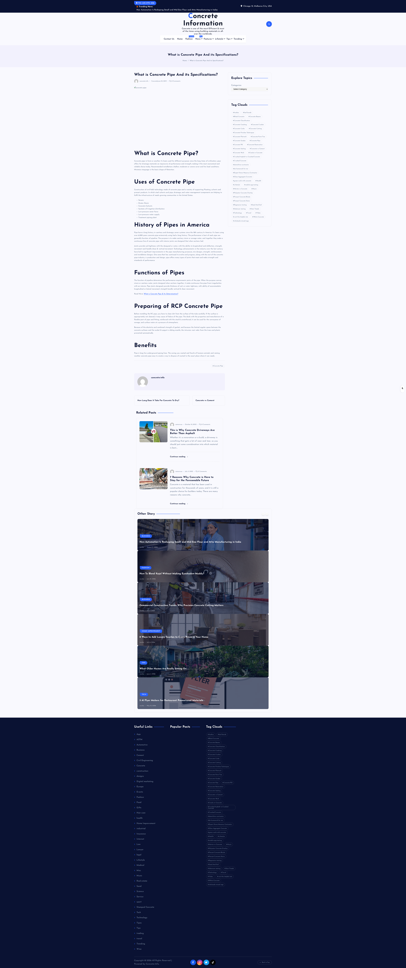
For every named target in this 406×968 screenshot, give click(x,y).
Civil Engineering (145, 761)
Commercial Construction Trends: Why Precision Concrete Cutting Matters (181, 605)
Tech (144, 694)
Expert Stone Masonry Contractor (245, 173)
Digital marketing (145, 782)
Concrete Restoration (255, 145)
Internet (140, 839)
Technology (238, 213)
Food (139, 802)
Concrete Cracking (240, 124)
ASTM (139, 740)
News (198, 38)
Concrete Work (239, 153)
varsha (142, 547)
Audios (236, 112)
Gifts (139, 808)
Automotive (142, 745)
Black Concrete (239, 116)
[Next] (267, 514)
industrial (141, 829)
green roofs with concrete (242, 181)
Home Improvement (151, 631)
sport (139, 902)
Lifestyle (219, 39)
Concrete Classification (242, 120)
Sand (139, 886)
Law (139, 844)
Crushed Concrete (240, 161)
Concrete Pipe (218, 366)
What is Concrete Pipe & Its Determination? (161, 294)
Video (259, 213)
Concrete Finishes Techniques (244, 132)
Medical (140, 865)
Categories (236, 85)
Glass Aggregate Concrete (243, 177)
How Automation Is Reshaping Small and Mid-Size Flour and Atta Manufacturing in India (190, 542)
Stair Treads (255, 209)
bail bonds (247, 112)
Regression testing (240, 205)
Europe (140, 787)
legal (139, 855)
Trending (238, 39)
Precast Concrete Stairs (242, 201)
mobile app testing (251, 185)
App (139, 734)
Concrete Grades (240, 141)
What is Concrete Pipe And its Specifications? (207, 60)
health (140, 818)
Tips (228, 39)
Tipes (139, 923)
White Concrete (258, 217)
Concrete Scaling (240, 149)
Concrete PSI (238, 145)
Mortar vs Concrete (240, 189)
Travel (249, 213)
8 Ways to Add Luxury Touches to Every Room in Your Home (174, 637)
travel (139, 939)
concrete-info (144, 81)
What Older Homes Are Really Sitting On (163, 669)
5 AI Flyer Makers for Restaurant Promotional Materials (171, 700)
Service (140, 897)
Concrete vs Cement (258, 149)
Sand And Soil (257, 205)
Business (146, 536)
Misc (139, 871)
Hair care (141, 813)
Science (140, 891)
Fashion (189, 38)
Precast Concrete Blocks (242, 197)
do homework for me (241, 169)
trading (140, 933)
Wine (139, 949)
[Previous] (263, 514)
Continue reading (178, 457)
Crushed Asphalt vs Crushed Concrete (247, 157)
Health (258, 181)
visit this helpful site (241, 217)
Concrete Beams (255, 116)
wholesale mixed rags (241, 221)
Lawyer (140, 850)
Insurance (141, 834)
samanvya (178, 424)
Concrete (154, 81)
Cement (140, 755)
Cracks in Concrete (256, 153)
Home (180, 39)
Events (140, 792)
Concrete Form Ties (258, 137)
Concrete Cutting (256, 128)
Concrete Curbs (239, 128)
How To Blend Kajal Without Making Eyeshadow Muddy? (172, 573)
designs (140, 776)
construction (142, 771)
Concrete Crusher (258, 124)
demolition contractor (241, 165)
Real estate (142, 881)
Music (255, 189)
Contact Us (169, 39)
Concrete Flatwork (240, 137)
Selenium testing (240, 209)
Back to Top (266, 962)
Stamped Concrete (145, 907)
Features (208, 39)
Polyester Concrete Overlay (243, 193)
